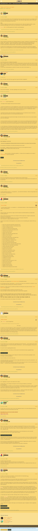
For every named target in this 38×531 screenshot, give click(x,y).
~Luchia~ (5, 518)
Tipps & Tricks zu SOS (4, 413)
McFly (2, 8)
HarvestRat (5, 521)
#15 (35, 406)
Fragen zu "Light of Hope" (8, 517)
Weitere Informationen (4, 529)
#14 (35, 379)
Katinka (4, 101)
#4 (35, 77)
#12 (35, 316)
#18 (35, 473)
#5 (35, 87)
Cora (2, 153)
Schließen (9, 529)
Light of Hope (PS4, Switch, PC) (8, 519)
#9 (35, 189)
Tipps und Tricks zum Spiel (7, 7)
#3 (35, 60)
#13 (35, 341)
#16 (35, 424)
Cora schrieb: (3, 205)
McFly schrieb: (4, 319)
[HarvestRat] (2, 521)
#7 (35, 139)
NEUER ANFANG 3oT (7, 520)
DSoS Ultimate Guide (14, 281)
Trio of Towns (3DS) (6, 522)
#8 (35, 175)
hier (5, 27)
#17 (35, 458)
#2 (35, 39)
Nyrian (17, 269)
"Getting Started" (3, 154)
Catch (2, 27)
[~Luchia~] (2, 518)
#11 (35, 279)
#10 (35, 202)
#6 (35, 99)
